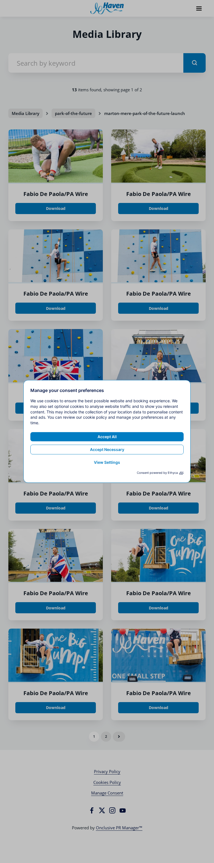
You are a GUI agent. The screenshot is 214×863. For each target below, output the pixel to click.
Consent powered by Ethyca (157, 473)
